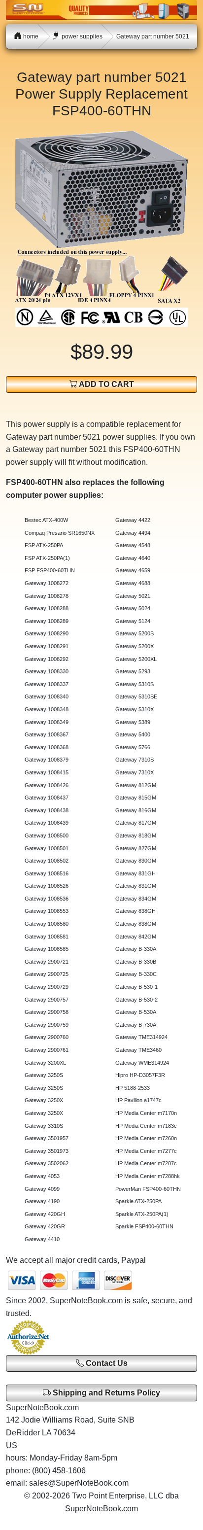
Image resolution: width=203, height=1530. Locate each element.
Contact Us (106, 1363)
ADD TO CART (105, 384)
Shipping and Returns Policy (105, 1393)
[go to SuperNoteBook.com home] (101, 9)
